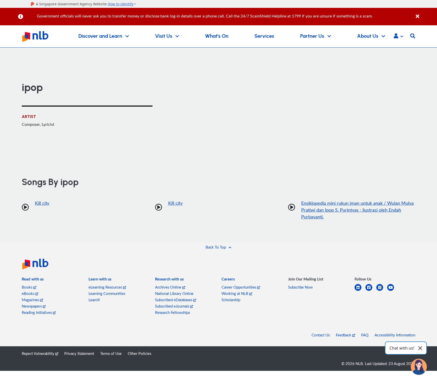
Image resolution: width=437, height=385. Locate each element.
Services (264, 36)
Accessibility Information (395, 334)
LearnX (94, 299)
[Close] (425, 13)
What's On (216, 36)
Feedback (344, 334)
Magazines (31, 299)
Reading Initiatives (37, 312)
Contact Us (321, 334)
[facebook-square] (370, 290)
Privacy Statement (79, 353)
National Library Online (174, 293)
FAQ (364, 334)
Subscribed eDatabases (174, 299)
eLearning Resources (106, 287)
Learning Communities (107, 293)
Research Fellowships (172, 312)
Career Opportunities (239, 287)
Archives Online (168, 287)
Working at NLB (235, 293)
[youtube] (392, 290)
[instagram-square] (381, 290)
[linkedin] (360, 290)
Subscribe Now (300, 287)
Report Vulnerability (38, 353)
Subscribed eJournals (172, 306)
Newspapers (32, 306)
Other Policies (139, 353)
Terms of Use (111, 353)
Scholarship (231, 299)
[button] (398, 36)
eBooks (28, 293)
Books (27, 287)
